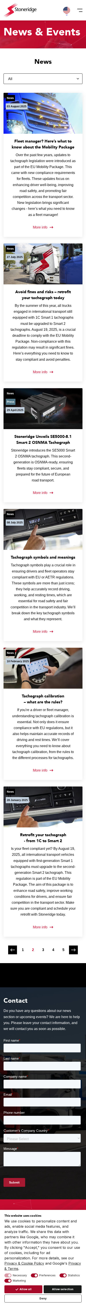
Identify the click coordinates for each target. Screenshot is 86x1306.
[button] (66, 10)
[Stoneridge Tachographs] (20, 10)
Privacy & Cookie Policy (24, 1263)
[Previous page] (12, 950)
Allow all (26, 1289)
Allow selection (62, 1289)
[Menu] (78, 10)
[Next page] (73, 950)
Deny (43, 1298)
